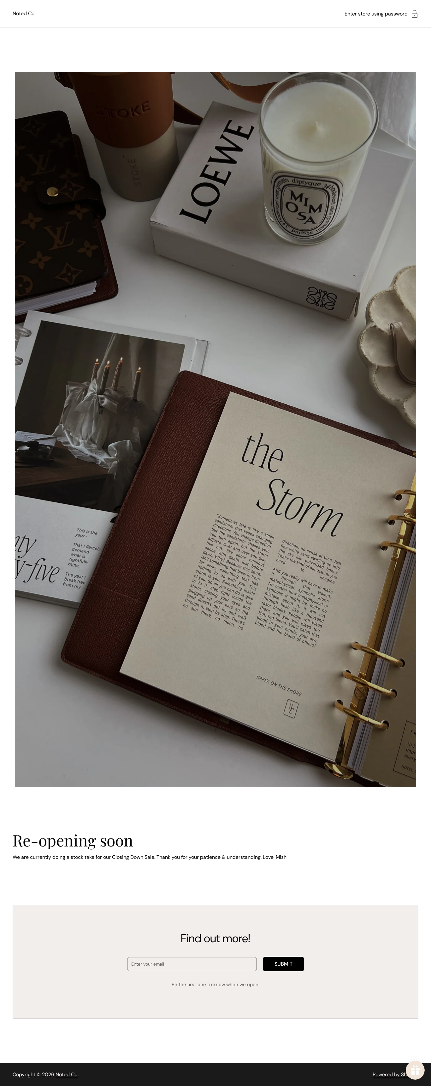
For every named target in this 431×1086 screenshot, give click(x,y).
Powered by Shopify (395, 1074)
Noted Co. (24, 13)
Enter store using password (376, 13)
